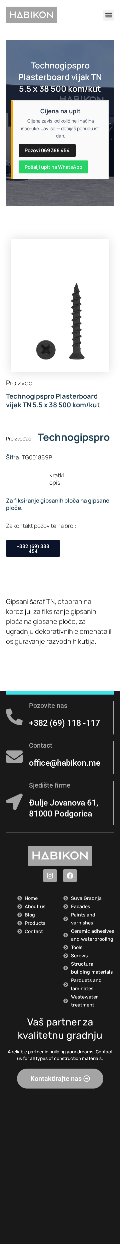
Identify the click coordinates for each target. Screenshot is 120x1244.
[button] (108, 15)
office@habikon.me (64, 763)
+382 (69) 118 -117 (64, 723)
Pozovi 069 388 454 (47, 150)
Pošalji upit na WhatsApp (53, 166)
